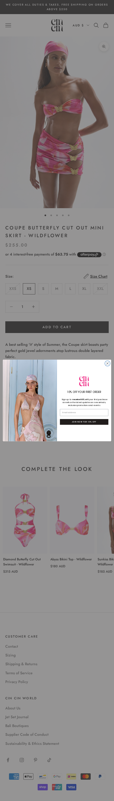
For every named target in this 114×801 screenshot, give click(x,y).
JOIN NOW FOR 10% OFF (84, 422)
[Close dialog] (107, 363)
